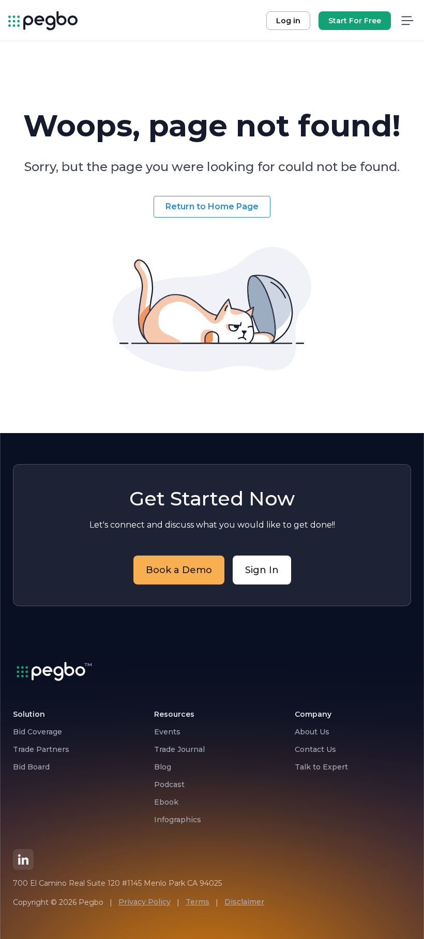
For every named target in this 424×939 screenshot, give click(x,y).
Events (167, 731)
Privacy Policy (144, 901)
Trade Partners (41, 749)
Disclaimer (244, 901)
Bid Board (31, 767)
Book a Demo (179, 570)
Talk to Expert (321, 767)
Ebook (166, 802)
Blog (162, 767)
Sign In (262, 570)
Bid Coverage (37, 731)
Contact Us (315, 749)
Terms (197, 901)
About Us (312, 731)
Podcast (169, 784)
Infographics (177, 819)
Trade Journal (179, 749)
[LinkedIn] (23, 859)
